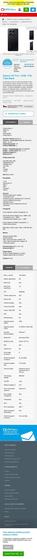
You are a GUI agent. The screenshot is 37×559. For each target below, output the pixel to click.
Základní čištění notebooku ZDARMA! (15, 508)
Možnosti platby (9, 455)
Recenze (7, 471)
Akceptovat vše (12, 554)
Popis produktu (25, 267)
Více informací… (29, 106)
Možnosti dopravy (10, 452)
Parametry (26, 122)
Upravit (8, 547)
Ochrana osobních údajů (11, 474)
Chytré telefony (14, 22)
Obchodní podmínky (10, 449)
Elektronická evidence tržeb (12, 459)
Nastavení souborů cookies (12, 477)
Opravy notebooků (10, 490)
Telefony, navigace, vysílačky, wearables (18, 19)
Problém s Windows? (11, 521)
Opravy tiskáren (9, 496)
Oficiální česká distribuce (12, 462)
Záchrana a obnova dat (11, 499)
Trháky (6, 511)
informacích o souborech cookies (14, 538)
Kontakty (7, 480)
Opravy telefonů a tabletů (12, 493)
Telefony (4, 22)
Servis (7, 485)
